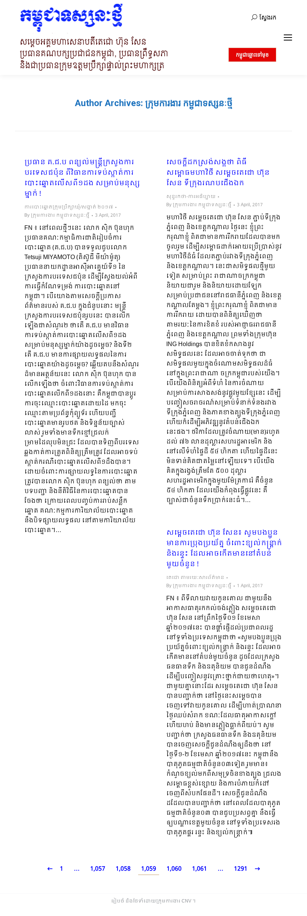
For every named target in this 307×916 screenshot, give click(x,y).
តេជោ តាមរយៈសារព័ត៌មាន (195, 578)
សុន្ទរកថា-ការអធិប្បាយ (191, 197)
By (56, 215)
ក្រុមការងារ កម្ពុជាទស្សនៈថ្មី (188, 103)
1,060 (174, 869)
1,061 (199, 869)
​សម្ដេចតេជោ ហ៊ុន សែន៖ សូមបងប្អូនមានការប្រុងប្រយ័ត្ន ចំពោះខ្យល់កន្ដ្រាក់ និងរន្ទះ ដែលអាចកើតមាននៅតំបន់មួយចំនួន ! (224, 549)
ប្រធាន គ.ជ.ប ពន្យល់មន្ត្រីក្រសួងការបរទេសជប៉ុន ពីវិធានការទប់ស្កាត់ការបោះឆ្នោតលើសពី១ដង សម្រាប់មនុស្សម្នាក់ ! (82, 178)
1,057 (97, 869)
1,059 (148, 869)
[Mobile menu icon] (288, 37)
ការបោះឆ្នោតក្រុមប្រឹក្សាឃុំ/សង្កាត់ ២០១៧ (68, 207)
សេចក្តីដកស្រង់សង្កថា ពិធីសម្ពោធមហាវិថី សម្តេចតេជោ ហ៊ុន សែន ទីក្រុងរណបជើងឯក (218, 173)
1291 (240, 869)
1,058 (123, 869)
